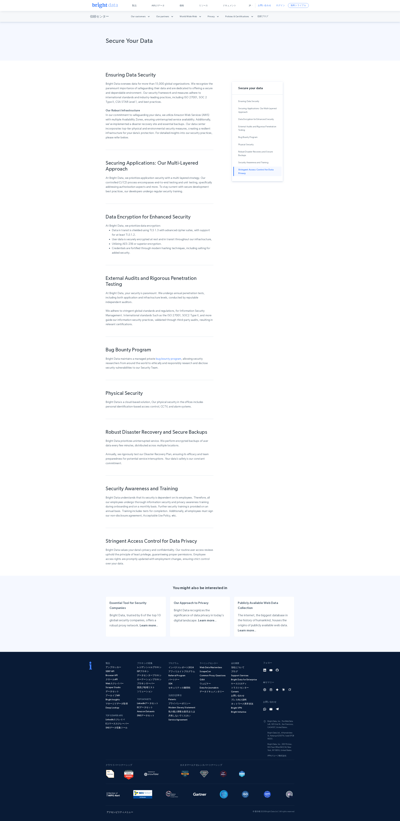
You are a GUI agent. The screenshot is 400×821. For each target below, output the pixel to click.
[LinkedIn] (265, 670)
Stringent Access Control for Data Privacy (256, 171)
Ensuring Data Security (248, 101)
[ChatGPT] (265, 690)
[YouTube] (271, 670)
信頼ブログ (262, 16)
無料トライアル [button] (298, 5)
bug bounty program (168, 358)
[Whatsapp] (265, 709)
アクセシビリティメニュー (120, 812)
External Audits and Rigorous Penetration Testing (257, 128)
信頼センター (99, 16)
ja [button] (250, 5)
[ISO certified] (245, 794)
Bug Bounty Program (248, 137)
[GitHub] (277, 670)
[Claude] (283, 690)
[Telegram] (277, 709)
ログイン (280, 5)
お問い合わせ (264, 5)
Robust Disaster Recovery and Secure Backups (255, 153)
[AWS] (110, 773)
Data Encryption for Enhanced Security (256, 119)
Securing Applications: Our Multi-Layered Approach (257, 110)
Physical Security (245, 144)
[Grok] (290, 690)
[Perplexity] (271, 690)
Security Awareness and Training (253, 162)
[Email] (271, 709)
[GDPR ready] (267, 794)
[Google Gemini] (277, 690)
